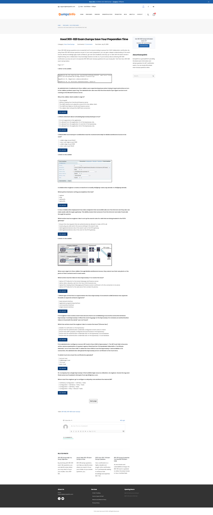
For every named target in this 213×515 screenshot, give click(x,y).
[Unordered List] (83, 431)
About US (132, 14)
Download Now (144, 46)
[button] (148, 15)
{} (92, 431)
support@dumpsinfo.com (65, 494)
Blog (125, 14)
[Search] (153, 76)
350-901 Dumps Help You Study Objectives (65, 458)
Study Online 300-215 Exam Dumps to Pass (84, 458)
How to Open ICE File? (98, 496)
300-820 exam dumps (73, 411)
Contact (140, 14)
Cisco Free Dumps (69, 44)
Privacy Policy (96, 503)
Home (81, 14)
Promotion (118, 14)
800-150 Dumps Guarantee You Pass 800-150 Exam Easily (121, 459)
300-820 (63, 411)
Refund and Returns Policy (99, 499)
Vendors (97, 14)
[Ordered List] (81, 431)
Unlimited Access (107, 14)
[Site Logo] (67, 14)
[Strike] (78, 431)
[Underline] (76, 431)
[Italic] (74, 431)
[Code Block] (88, 431)
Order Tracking (96, 493)
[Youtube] (153, 6)
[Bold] (71, 431)
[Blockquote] (85, 431)
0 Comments (88, 44)
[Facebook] (148, 6)
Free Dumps (89, 14)
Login (123, 420)
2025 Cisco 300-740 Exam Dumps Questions (102, 458)
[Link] (90, 431)
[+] (94, 431)
